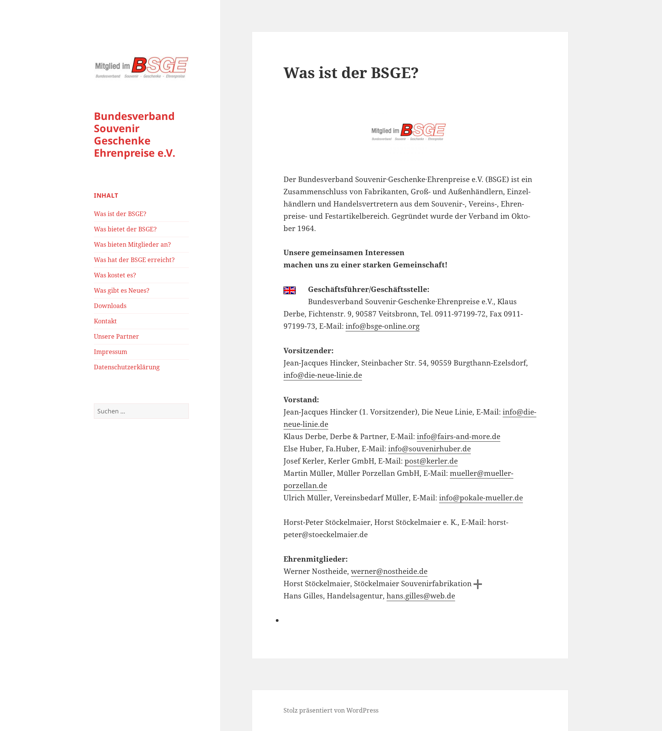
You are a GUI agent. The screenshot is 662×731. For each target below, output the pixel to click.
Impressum (110, 351)
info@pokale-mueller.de (481, 498)
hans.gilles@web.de (421, 596)
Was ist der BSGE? (120, 214)
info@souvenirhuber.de (429, 449)
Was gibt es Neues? (121, 290)
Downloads (110, 306)
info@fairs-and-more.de (458, 436)
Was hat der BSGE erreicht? (134, 260)
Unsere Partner (116, 336)
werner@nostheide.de (389, 571)
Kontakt (105, 321)
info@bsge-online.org (382, 326)
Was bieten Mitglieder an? (132, 244)
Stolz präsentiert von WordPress (331, 710)
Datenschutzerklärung (127, 367)
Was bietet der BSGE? (125, 229)
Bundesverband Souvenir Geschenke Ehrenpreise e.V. (134, 134)
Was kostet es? (115, 275)
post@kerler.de (431, 461)
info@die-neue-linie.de (322, 375)
